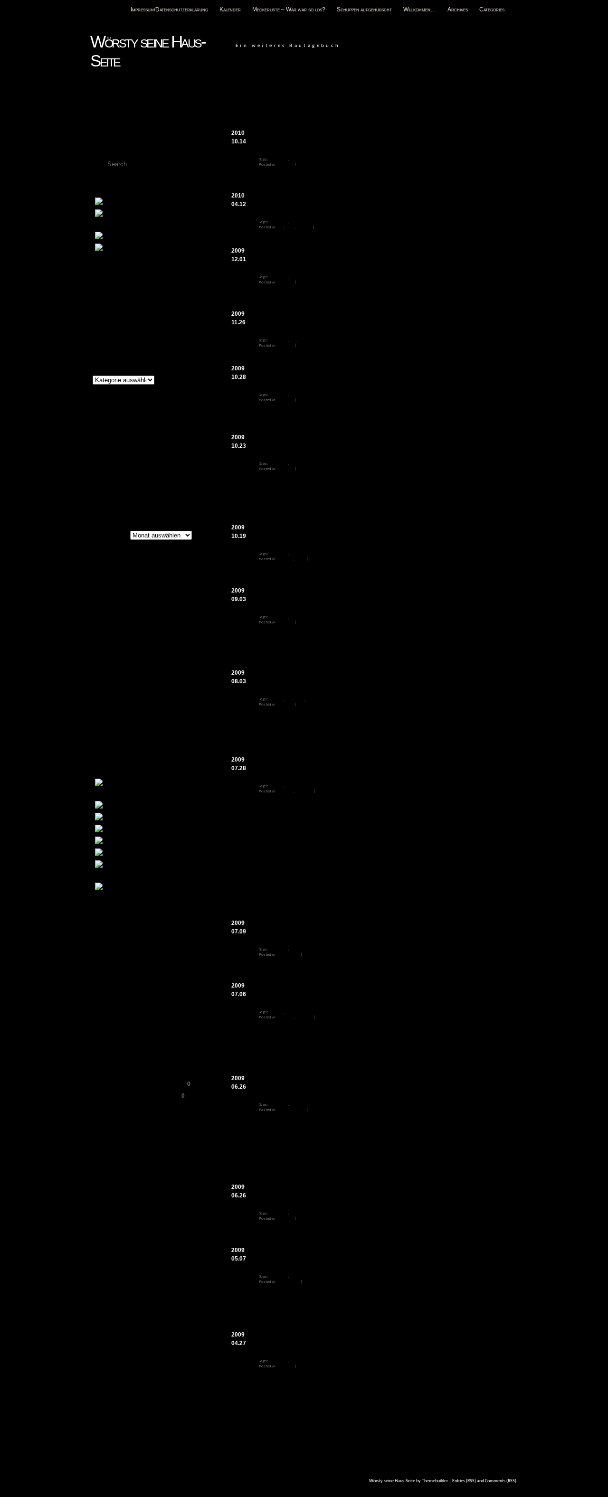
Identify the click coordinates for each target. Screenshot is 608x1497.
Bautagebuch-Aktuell (123, 1010)
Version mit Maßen (349, 664)
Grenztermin (277, 442)
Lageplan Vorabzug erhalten (302, 928)
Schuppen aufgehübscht (364, 9)
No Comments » (311, 164)
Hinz (173, 654)
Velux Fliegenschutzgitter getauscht (143, 298)
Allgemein (285, 164)
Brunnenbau (153, 841)
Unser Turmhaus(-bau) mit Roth (137, 1095)
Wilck (97, 748)
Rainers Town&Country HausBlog (140, 1084)
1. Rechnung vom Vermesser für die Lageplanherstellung (348, 596)
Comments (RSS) (500, 1481)
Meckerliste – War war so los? (288, 9)
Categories (491, 9)
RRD (124, 703)
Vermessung (301, 159)
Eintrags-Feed (114, 937)
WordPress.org (115, 961)
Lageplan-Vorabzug (330, 969)
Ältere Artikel (108, 535)
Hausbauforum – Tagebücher (134, 1046)
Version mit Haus (322, 581)
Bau (280, 227)
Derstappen (107, 604)
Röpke (140, 702)
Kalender (230, 9)
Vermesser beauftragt (291, 1192)
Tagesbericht (132, 716)
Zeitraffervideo (163, 248)
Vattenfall (135, 728)
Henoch (143, 654)
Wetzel (163, 738)
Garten (128, 641)
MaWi (177, 679)
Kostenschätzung (321, 1296)
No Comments (495, 139)
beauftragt (451, 1233)
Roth (103, 701)
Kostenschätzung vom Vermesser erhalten (323, 1255)
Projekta (129, 690)
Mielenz (101, 690)
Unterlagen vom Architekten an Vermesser (325, 319)
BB (136, 574)
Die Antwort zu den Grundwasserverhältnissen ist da (341, 765)
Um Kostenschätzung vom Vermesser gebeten (329, 1340)
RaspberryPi (161, 691)
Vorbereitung (288, 954)
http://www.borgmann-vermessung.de (301, 1178)
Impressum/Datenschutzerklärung (169, 9)
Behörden (285, 704)
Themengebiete (111, 370)
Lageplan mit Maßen (364, 573)
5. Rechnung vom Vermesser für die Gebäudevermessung (348, 138)
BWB (142, 595)
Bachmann (110, 574)
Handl (182, 642)
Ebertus (134, 604)
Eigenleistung (128, 614)
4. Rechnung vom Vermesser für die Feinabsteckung (340, 201)
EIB (150, 604)
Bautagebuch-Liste (120, 1022)
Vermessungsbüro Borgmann (303, 1083)
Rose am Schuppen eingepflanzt (138, 310)
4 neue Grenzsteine (378, 505)
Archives (457, 9)
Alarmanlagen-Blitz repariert (133, 334)
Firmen (296, 1104)
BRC (293, 340)
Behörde (276, 699)
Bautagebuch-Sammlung (128, 1034)
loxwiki (128, 681)
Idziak (99, 668)
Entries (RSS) (464, 1481)
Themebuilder (435, 1481)
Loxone (104, 681)
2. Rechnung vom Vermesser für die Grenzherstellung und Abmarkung (370, 373)
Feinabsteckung (314, 242)
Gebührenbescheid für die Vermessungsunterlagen (337, 678)
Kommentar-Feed (118, 949)
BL (132, 583)
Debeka (184, 596)
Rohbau (304, 227)
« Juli (97, 498)
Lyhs (150, 680)
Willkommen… (419, 9)
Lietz (173, 667)
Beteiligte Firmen (290, 1110)
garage (98, 643)
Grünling (159, 643)
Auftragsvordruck (346, 1304)
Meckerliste (151, 202)
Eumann (103, 629)
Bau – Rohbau (160, 806)
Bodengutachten (170, 830)
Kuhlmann (137, 666)
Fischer (170, 629)
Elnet (180, 614)
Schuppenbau (159, 888)
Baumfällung (154, 818)
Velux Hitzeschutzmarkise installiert (143, 286)
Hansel (107, 654)
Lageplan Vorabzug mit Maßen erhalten (321, 532)
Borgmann (278, 159)
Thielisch (103, 729)
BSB (120, 594)
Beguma (152, 574)
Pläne (290, 227)
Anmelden (109, 925)
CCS (162, 595)
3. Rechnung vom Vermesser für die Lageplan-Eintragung (350, 256)
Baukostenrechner (120, 998)
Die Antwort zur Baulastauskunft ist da (319, 991)
